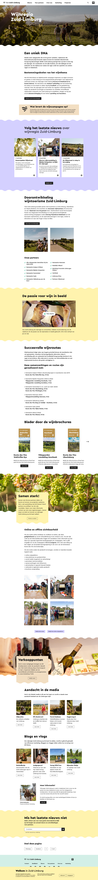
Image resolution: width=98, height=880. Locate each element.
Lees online (24, 465)
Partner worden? (32, 518)
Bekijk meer (49, 183)
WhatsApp (28, 848)
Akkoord (62, 875)
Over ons (49, 2)
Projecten (68, 2)
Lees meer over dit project (32, 223)
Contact (27, 863)
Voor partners (39, 2)
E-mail (53, 848)
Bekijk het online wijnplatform (55, 631)
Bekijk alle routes (40, 631)
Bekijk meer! (32, 678)
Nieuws (29, 2)
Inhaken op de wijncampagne (33, 98)
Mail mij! (43, 802)
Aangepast (70, 875)
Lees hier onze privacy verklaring (32, 832)
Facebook (38, 848)
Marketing (58, 2)
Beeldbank (35, 863)
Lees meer (19, 724)
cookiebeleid (49, 875)
